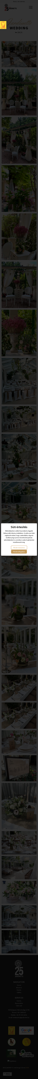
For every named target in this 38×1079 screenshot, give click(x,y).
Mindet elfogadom (19, 552)
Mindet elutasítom (19, 548)
